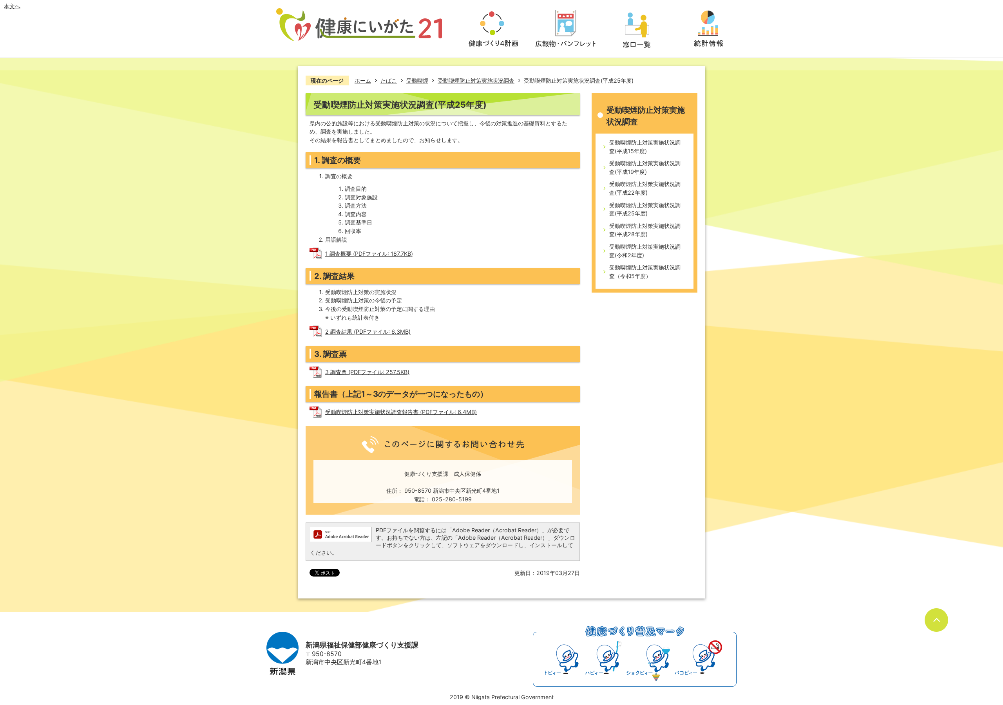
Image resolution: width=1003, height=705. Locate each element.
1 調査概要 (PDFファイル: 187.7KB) (369, 253)
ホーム (363, 80)
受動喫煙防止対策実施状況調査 (476, 80)
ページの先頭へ (936, 620)
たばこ (388, 80)
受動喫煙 (417, 80)
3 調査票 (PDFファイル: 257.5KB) (367, 372)
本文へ (12, 6)
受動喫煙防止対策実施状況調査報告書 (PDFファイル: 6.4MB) (401, 412)
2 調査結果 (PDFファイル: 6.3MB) (368, 331)
